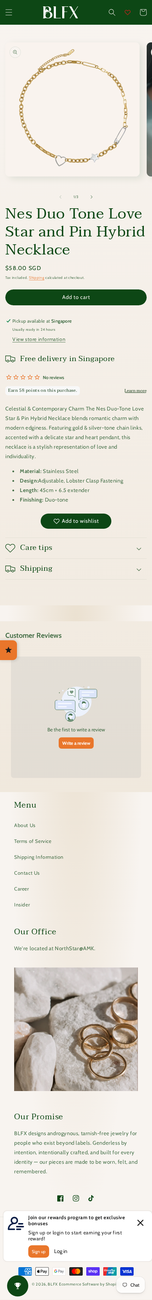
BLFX (53, 1284)
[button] (9, 12)
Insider (22, 904)
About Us (25, 825)
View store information (38, 339)
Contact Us (27, 873)
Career (21, 889)
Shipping (37, 277)
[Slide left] (60, 197)
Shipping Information (39, 857)
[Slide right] (91, 197)
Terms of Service (33, 841)
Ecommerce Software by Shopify (89, 1284)
